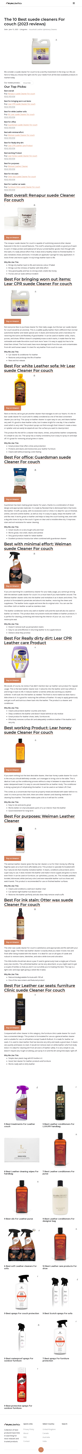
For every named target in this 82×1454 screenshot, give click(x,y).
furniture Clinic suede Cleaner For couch (24, 187)
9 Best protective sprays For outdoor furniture (18, 1407)
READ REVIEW (9, 96)
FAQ (25, 1437)
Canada (46, 1433)
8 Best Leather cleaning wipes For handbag (21, 1172)
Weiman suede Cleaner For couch (21, 135)
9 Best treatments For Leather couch (19, 1125)
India (45, 1441)
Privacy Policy (28, 1429)
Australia (46, 1437)
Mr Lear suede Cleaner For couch (21, 114)
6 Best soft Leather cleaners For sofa (20, 1267)
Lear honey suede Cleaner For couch (22, 156)
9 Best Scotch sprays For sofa (57, 1313)
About (25, 1433)
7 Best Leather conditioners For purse (58, 1172)
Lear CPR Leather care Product (20, 145)
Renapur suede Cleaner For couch (21, 93)
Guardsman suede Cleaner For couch (22, 125)
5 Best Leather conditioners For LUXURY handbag (58, 1125)
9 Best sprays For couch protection (21, 1313)
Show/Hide (27, 83)
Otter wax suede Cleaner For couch (22, 176)
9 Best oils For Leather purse (18, 1219)
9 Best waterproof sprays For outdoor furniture (18, 1359)
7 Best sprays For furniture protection (56, 1359)
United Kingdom (49, 1429)
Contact (26, 1441)
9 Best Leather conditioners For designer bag (58, 1220)
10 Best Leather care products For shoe (60, 1267)
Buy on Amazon (12, 237)
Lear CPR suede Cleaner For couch (21, 104)
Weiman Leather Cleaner (18, 166)
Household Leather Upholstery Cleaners (43, 29)
